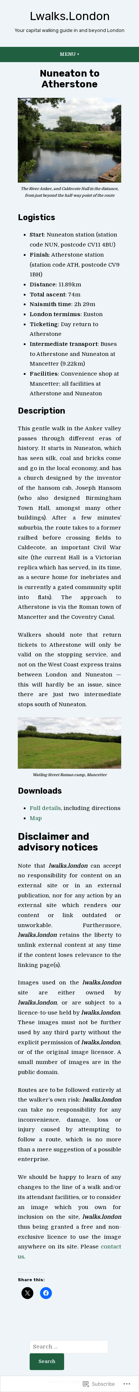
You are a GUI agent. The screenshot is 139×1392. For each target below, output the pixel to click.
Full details (45, 808)
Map (36, 818)
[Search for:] (69, 1346)
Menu (85, 54)
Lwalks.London (70, 16)
